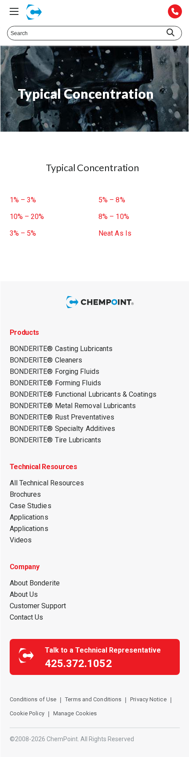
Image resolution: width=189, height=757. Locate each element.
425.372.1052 (78, 663)
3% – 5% (23, 233)
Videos (21, 540)
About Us (24, 594)
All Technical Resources (47, 483)
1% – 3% (23, 200)
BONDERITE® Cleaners (46, 360)
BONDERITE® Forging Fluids (55, 371)
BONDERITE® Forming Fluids (56, 383)
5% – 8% (111, 200)
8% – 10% (113, 217)
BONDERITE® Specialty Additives (63, 428)
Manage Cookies (75, 713)
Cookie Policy (27, 713)
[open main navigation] (14, 11)
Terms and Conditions (93, 699)
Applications (29, 517)
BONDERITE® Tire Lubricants (56, 440)
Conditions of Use (33, 699)
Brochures (25, 494)
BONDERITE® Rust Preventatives (62, 417)
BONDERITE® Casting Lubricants (61, 348)
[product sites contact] (175, 12)
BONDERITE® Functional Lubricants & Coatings (83, 394)
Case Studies (30, 506)
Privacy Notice (148, 699)
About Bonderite (35, 583)
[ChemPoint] (101, 309)
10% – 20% (27, 217)
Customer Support (38, 606)
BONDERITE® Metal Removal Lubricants (73, 406)
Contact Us (27, 617)
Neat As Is (114, 233)
